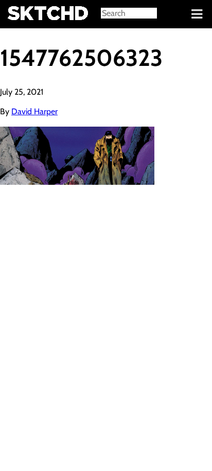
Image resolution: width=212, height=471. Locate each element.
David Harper (34, 111)
